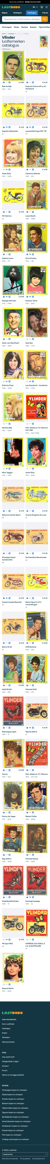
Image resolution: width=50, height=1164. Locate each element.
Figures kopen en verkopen (13, 1112)
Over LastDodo (8, 1024)
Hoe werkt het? (8, 1057)
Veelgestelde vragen (10, 1061)
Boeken (33, 27)
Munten (24, 27)
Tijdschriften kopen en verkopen (15, 1108)
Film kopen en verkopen (11, 1135)
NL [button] (34, 7)
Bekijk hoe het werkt (33, 2)
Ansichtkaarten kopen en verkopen (16, 1121)
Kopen (4, 13)
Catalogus (31, 13)
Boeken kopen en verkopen (13, 1103)
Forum (45, 13)
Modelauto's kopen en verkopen (15, 1126)
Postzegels (7, 27)
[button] (41, 7)
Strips (16, 27)
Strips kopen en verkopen (12, 1094)
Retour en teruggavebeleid (13, 1075)
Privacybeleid (25, 1159)
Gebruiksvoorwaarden (10, 1159)
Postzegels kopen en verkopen (14, 1090)
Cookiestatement (38, 1159)
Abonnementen (8, 1042)
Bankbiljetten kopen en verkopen (15, 1117)
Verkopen (17, 13)
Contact (5, 1066)
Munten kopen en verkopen (13, 1099)
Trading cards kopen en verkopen (15, 1139)
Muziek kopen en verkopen (13, 1130)
